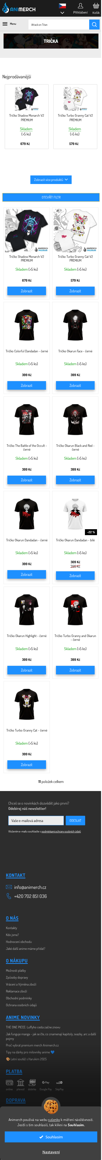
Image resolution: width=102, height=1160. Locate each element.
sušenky (54, 1119)
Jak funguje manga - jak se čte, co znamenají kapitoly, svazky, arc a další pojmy (51, 1036)
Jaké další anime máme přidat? (25, 948)
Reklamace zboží (16, 991)
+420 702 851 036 (30, 896)
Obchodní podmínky (19, 998)
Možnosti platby (16, 970)
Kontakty (11, 928)
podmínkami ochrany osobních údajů (61, 831)
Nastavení (51, 1152)
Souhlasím (54, 1137)
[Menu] (7, 24)
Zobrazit (26, 291)
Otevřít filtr (51, 197)
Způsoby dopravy (17, 977)
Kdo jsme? (12, 935)
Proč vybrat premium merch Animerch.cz (32, 1045)
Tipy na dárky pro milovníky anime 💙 (30, 1052)
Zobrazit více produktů (48, 180)
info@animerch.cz (30, 887)
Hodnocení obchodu (19, 942)
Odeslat (75, 820)
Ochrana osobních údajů (21, 1005)
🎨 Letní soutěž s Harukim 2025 (26, 1059)
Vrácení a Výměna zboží (21, 984)
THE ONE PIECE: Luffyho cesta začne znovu (33, 1027)
